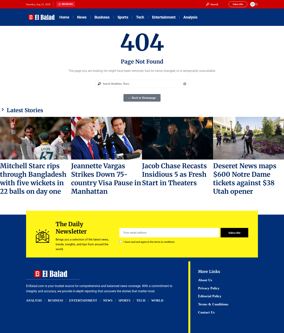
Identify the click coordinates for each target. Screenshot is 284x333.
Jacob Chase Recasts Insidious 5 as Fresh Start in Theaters (174, 174)
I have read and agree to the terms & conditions (149, 241)
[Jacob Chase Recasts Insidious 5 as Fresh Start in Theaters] (177, 138)
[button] (212, 4)
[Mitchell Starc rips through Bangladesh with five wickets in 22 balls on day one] (35, 138)
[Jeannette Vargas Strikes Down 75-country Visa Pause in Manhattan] (106, 138)
